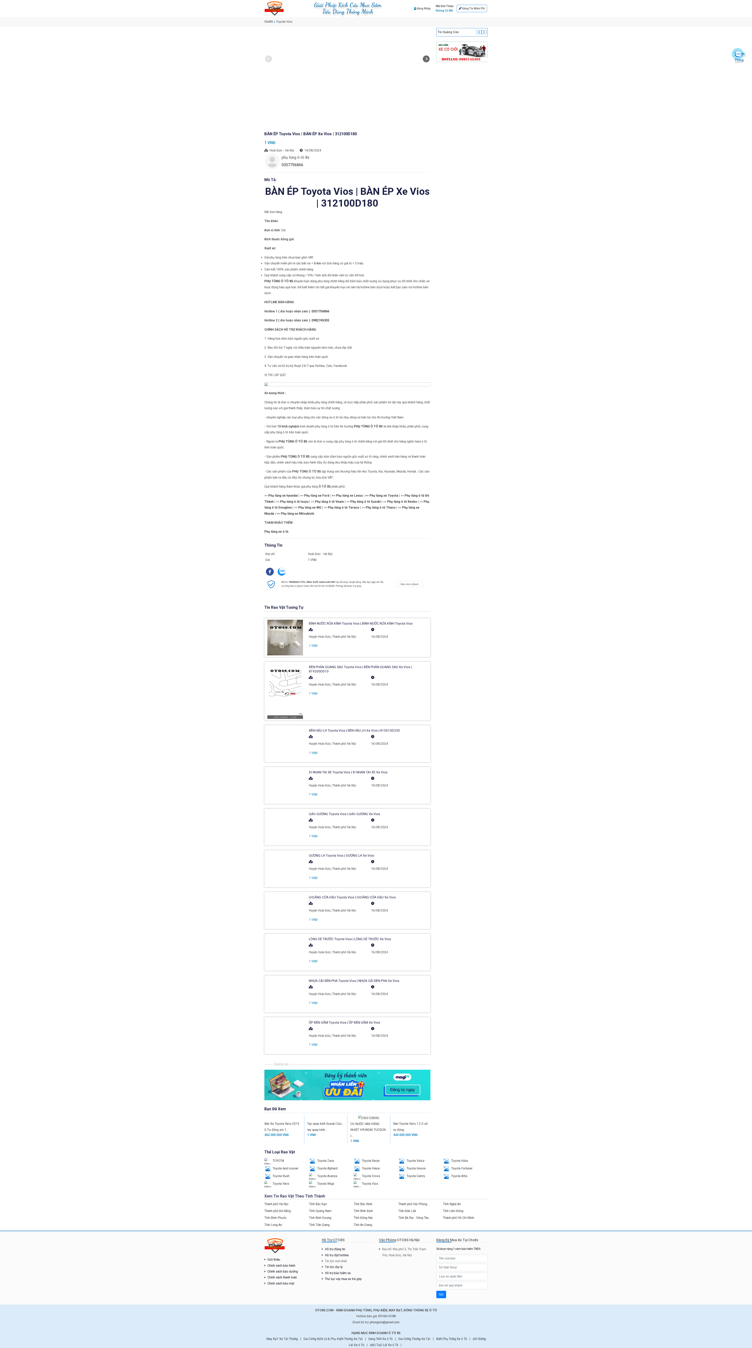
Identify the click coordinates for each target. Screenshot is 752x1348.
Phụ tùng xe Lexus (349, 495)
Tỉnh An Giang (363, 1225)
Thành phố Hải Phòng (412, 1204)
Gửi (441, 1294)
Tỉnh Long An (273, 1225)
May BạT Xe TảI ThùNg (282, 1339)
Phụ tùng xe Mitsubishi (297, 513)
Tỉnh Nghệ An (452, 1204)
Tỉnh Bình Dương (320, 1218)
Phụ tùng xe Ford (316, 495)
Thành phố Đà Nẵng (277, 1211)
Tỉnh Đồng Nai (363, 1218)
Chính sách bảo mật (281, 1283)
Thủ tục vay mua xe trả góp (343, 1279)
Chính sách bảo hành (281, 1265)
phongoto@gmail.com (385, 1322)
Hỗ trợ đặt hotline (337, 1255)
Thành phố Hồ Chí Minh (458, 1218)
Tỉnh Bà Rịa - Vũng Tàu (413, 1218)
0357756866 (320, 311)
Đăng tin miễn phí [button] (473, 8)
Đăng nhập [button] (423, 8)
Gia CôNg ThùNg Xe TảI (414, 1339)
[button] (445, 8)
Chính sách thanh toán (282, 1277)
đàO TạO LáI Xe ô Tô (384, 1345)
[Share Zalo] (281, 571)
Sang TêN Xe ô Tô (380, 1339)
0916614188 (387, 1316)
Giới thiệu (274, 1259)
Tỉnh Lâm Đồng (453, 1211)
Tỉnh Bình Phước (275, 1218)
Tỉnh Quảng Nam (320, 1211)
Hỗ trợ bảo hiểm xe (338, 1273)
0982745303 (320, 320)
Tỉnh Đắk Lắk (407, 1211)
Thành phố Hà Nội (276, 1204)
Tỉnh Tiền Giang (319, 1225)
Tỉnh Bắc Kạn (318, 1204)
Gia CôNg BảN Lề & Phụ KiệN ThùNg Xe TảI (333, 1339)
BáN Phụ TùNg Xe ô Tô (452, 1339)
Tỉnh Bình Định (363, 1211)
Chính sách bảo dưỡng (283, 1271)
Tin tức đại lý (334, 1267)
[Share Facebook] (270, 571)
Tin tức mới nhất (336, 1261)
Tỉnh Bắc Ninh (363, 1204)
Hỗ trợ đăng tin (335, 1249)
